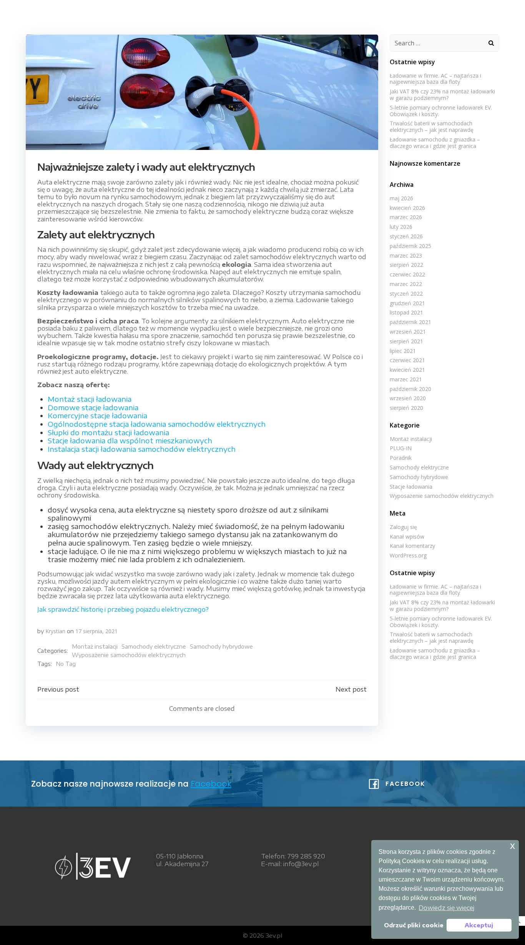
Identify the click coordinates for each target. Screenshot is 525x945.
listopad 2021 (406, 312)
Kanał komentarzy (412, 545)
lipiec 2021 (403, 350)
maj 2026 (401, 198)
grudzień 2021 (407, 303)
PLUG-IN (401, 448)
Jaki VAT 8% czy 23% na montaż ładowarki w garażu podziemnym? (442, 94)
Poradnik (401, 457)
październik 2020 (410, 389)
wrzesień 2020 (408, 398)
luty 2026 (401, 226)
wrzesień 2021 (408, 331)
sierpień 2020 (406, 407)
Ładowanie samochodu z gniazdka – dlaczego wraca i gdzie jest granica (435, 143)
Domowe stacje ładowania (93, 407)
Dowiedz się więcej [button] (446, 908)
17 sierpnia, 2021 (96, 631)
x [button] (512, 845)
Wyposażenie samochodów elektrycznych (129, 655)
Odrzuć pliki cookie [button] (414, 925)
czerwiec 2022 (407, 274)
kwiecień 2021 (407, 369)
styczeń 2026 (406, 236)
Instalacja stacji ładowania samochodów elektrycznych (142, 448)
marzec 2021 (406, 379)
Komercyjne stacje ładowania (97, 415)
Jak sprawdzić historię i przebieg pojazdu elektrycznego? (123, 609)
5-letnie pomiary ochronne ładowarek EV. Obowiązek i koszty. (441, 111)
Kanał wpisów (407, 536)
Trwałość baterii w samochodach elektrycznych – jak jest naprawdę (431, 126)
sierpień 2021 (406, 341)
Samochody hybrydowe (221, 646)
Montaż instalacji (95, 646)
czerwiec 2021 (407, 360)
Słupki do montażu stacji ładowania (108, 432)
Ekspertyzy (384, 11)
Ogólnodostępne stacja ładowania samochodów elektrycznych (157, 423)
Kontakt (477, 11)
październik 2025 (410, 246)
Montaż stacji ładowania (89, 398)
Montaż (305, 11)
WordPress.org (408, 555)
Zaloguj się (403, 527)
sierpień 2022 (406, 264)
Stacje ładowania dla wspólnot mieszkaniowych (130, 440)
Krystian (55, 631)
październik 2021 (410, 322)
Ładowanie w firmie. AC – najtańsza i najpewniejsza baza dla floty (435, 79)
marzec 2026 (406, 217)
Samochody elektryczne (153, 646)
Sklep (342, 11)
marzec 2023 (406, 255)
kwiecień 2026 (407, 207)
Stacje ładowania (411, 486)
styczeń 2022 (406, 293)
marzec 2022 (406, 284)
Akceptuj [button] (479, 925)
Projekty (432, 11)
